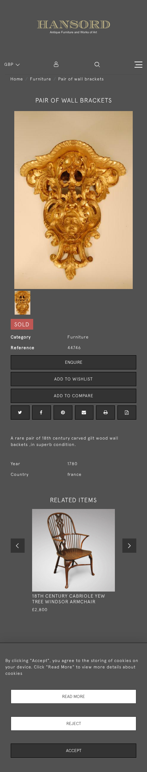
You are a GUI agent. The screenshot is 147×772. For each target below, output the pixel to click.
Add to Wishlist (73, 379)
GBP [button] (9, 64)
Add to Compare (73, 395)
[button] (97, 65)
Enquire (73, 362)
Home (16, 79)
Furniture (40, 79)
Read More (73, 696)
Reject (73, 723)
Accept (73, 750)
